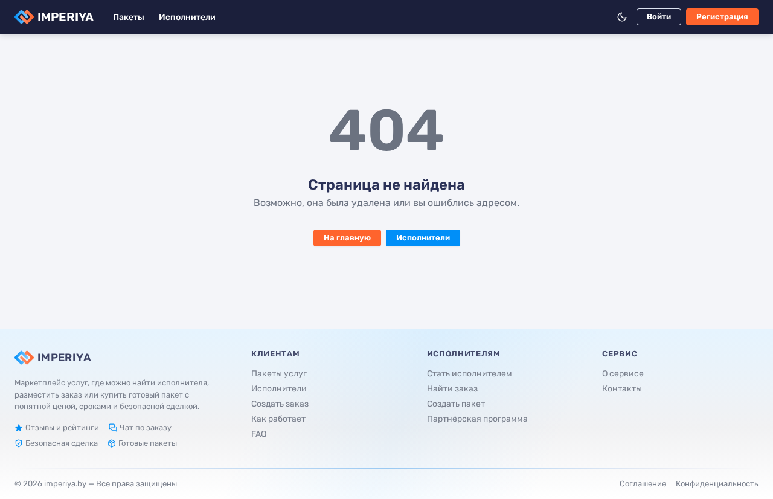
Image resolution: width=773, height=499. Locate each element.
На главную (347, 237)
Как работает (278, 419)
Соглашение (643, 483)
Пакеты (128, 17)
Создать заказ (280, 404)
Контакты (622, 389)
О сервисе (623, 374)
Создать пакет (456, 404)
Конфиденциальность (717, 483)
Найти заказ (452, 389)
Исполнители (187, 17)
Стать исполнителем (469, 374)
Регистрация (722, 16)
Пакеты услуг (279, 374)
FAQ (258, 434)
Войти (659, 16)
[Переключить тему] (622, 17)
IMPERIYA (65, 17)
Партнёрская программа (477, 419)
